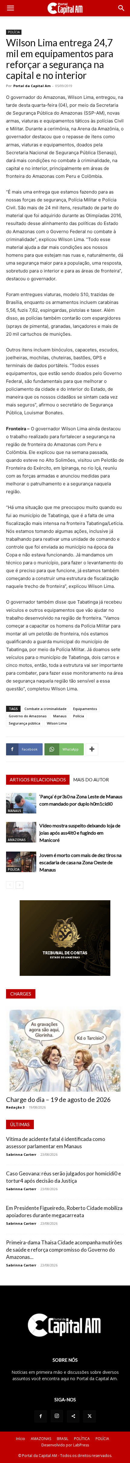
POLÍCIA (14, 32)
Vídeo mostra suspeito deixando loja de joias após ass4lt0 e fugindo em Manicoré (79, 833)
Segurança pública (24, 723)
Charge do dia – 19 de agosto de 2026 (58, 1099)
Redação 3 (15, 1107)
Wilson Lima (57, 723)
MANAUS (14, 811)
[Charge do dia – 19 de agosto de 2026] (65, 1049)
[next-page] (19, 885)
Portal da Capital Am (31, 85)
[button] (10, 8)
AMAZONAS (17, 840)
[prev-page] (10, 885)
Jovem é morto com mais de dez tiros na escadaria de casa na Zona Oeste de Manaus (80, 862)
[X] (89, 1416)
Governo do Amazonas (28, 716)
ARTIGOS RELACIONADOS (38, 779)
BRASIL (62, 1438)
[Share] (73, 1416)
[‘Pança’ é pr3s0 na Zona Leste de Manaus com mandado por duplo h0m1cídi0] (21, 803)
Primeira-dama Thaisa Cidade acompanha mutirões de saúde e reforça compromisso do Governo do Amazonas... (64, 1249)
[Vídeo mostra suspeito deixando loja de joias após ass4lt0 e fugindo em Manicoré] (21, 832)
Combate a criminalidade (45, 708)
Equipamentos (85, 708)
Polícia (78, 716)
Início (20, 1438)
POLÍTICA (82, 1438)
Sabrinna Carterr (21, 1154)
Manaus (60, 716)
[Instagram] (57, 1416)
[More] (92, 749)
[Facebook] (40, 1416)
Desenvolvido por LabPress (65, 1445)
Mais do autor (91, 779)
